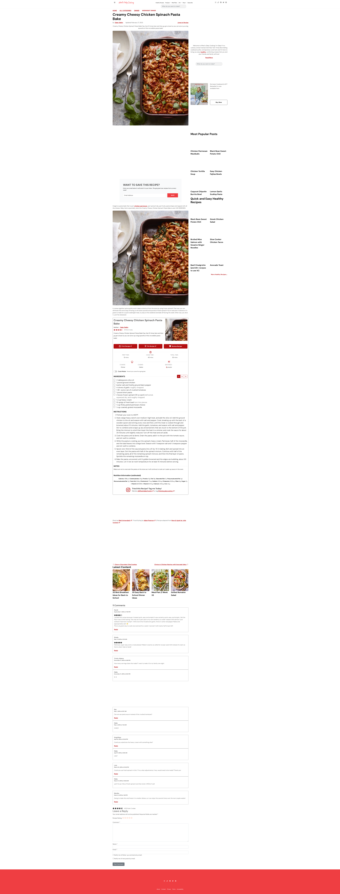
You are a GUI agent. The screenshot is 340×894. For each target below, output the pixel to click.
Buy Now (219, 102)
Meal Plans (174, 2)
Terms (173, 889)
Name (115, 844)
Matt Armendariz (124, 520)
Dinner (136, 11)
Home (115, 11)
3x (185, 376)
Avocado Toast (216, 265)
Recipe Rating (117, 818)
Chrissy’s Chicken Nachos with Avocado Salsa (170, 564)
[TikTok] (218, 2)
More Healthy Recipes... (219, 274)
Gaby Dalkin (119, 23)
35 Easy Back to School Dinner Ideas (139, 595)
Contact (163, 889)
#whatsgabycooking (165, 491)
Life (179, 2)
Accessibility (180, 889)
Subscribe (190, 2)
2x (182, 376)
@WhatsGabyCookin (145, 491)
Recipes (167, 2)
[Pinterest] (226, 2)
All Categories (125, 11)
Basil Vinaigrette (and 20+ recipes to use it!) (198, 268)
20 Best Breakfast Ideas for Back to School (121, 595)
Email (115, 849)
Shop (184, 2)
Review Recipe (177, 346)
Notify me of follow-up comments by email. (128, 855)
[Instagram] (215, 2)
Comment (116, 822)
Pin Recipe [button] (151, 346)
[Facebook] (220, 2)
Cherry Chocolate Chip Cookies (125, 564)
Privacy (169, 889)
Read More (209, 58)
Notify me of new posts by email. (124, 858)
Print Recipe (125, 346)
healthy (203, 52)
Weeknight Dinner (149, 11)
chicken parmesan (140, 206)
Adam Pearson (149, 520)
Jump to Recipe (183, 23)
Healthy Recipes (160, 2)
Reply (116, 629)
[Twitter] (223, 2)
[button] (114, 330)
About (158, 889)
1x (178, 376)
